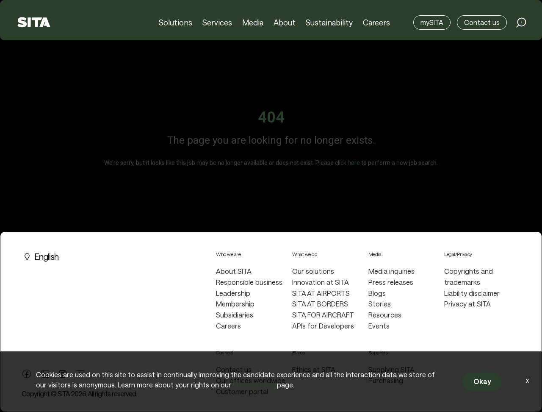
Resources (384, 315)
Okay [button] (482, 381)
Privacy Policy (254, 385)
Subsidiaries (234, 315)
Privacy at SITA (467, 304)
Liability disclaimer (472, 293)
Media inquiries (391, 271)
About (285, 22)
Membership (235, 304)
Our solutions (313, 271)
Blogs (377, 293)
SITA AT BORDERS (320, 304)
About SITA (234, 271)
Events (379, 326)
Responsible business (249, 282)
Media (252, 22)
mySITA (431, 22)
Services (217, 22)
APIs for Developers (323, 326)
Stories (379, 304)
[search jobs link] (521, 22)
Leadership (233, 293)
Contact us (482, 22)
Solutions (175, 22)
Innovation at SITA (320, 282)
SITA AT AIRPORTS (321, 293)
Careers (376, 22)
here (354, 162)
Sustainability (329, 22)
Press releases (390, 282)
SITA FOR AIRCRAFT (323, 315)
